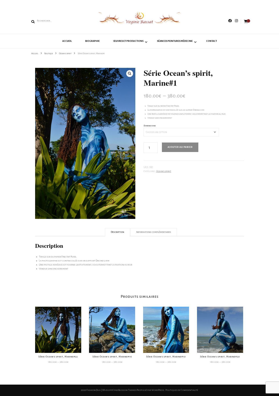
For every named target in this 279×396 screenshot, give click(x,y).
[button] (129, 73)
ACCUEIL (67, 41)
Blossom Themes (127, 390)
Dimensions (150, 125)
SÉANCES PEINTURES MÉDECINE (175, 41)
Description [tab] (117, 232)
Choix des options (58, 328)
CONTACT (211, 41)
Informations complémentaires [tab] (153, 232)
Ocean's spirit (163, 171)
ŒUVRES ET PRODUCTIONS (128, 41)
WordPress (157, 390)
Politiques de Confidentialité (182, 390)
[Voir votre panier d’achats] (246, 22)
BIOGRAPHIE (92, 41)
